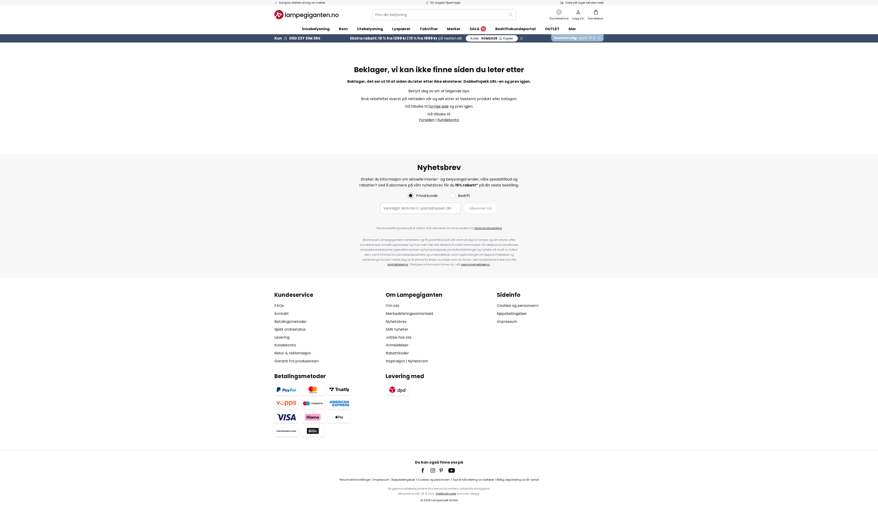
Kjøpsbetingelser (512, 313)
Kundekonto (448, 119)
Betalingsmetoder (290, 321)
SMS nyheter (397, 329)
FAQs (279, 305)
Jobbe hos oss (399, 337)
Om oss (392, 305)
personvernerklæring (475, 264)
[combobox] (444, 14)
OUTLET (552, 29)
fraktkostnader (446, 494)
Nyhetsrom (418, 361)
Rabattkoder (397, 353)
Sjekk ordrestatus (290, 329)
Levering (281, 337)
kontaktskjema (398, 264)
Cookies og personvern (517, 305)
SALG (474, 29)
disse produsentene (488, 228)
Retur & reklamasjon (292, 353)
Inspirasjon (395, 361)
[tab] (327, 328)
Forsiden (426, 119)
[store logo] (306, 14)
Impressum (507, 321)
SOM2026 (492, 38)
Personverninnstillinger (355, 480)
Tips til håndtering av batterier (473, 480)
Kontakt (281, 313)
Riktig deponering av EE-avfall (518, 480)
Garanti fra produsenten (296, 361)
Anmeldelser (397, 345)
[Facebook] (426, 470)
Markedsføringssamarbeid (409, 313)
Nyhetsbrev (396, 321)
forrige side (438, 106)
